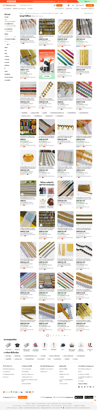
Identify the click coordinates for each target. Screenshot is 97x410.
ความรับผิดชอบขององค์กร (8, 374)
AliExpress (28, 403)
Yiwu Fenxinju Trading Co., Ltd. (64, 45)
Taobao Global (54, 403)
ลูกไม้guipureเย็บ (18, 359)
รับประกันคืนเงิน (25, 371)
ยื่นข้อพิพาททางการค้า (64, 374)
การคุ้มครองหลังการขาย (27, 377)
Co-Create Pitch (6, 371)
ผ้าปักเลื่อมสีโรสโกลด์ (72, 112)
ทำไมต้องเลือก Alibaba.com (9, 369)
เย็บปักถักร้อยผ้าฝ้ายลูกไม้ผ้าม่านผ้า (57, 112)
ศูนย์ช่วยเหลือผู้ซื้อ (63, 369)
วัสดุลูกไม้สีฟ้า (8, 359)
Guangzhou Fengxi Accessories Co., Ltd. (84, 176)
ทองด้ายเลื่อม (8, 355)
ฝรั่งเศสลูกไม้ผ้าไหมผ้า (30, 359)
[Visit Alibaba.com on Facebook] (79, 387)
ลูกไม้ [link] (61, 13)
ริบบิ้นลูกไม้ (67, 359)
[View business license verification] (61, 408)
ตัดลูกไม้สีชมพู (24, 112)
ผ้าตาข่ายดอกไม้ (41, 359)
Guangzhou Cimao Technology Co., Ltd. (84, 107)
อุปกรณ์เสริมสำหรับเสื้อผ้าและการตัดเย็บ (49, 13)
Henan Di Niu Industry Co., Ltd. (27, 203)
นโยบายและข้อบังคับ (26, 383)
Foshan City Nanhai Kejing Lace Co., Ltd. (28, 106)
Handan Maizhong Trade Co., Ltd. (64, 75)
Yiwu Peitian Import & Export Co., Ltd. (65, 142)
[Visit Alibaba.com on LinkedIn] (82, 387)
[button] (54, 5)
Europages (69, 403)
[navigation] (11, 174)
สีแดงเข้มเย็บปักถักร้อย (84, 112)
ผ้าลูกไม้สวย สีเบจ (58, 359)
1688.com (34, 403)
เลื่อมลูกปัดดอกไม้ (49, 115)
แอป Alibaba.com (69, 397)
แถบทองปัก (75, 359)
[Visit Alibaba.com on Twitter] (85, 387)
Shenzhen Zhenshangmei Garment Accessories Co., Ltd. (47, 176)
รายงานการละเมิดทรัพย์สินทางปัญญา (66, 380)
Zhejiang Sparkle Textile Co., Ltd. (46, 44)
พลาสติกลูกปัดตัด (60, 115)
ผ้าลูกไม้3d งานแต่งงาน (26, 115)
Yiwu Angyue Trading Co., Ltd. (45, 106)
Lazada (48, 403)
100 (64, 335)
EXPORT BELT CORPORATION (82, 72)
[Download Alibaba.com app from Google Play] (89, 397)
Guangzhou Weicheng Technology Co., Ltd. (28, 77)
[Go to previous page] (45, 335)
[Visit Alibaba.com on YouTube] (90, 387)
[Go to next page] (67, 335)
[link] (95, 396)
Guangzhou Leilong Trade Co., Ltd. (64, 176)
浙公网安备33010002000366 (71, 407)
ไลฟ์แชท (61, 371)
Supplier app (49, 397)
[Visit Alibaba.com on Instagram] (87, 387)
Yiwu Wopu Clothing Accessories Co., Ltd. (47, 145)
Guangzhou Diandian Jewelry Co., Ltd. (84, 45)
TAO (60, 403)
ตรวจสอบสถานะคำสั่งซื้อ (83, 374)
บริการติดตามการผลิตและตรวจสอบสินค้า (29, 380)
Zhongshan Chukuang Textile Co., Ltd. (28, 42)
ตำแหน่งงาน (5, 377)
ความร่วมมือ (81, 381)
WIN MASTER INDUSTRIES (26, 173)
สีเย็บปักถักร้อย (17, 355)
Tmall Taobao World (41, 403)
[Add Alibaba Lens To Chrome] (22, 397)
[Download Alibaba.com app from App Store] (79, 397)
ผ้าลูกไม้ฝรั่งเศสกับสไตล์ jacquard (30, 355)
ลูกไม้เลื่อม (45, 112)
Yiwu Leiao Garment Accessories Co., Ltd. (65, 107)
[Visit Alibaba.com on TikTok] (93, 387)
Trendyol (64, 403)
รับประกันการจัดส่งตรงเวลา (28, 374)
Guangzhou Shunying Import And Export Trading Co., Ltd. (28, 145)
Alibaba (21, 13)
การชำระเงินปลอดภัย (26, 369)
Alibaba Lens (8, 397)
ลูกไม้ (49, 359)
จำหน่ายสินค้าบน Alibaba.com (84, 369)
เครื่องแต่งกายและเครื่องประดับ (32, 13)
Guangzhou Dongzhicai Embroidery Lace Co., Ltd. (28, 234)
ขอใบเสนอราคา (44, 371)
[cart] (73, 5)
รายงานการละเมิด (63, 383)
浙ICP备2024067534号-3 (84, 407)
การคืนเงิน (61, 377)
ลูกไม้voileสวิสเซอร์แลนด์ (68, 355)
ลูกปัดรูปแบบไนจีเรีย (35, 112)
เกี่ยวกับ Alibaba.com (7, 366)
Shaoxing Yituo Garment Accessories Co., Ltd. (84, 145)
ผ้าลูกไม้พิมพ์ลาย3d (38, 115)
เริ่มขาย (80, 371)
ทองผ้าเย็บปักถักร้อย (81, 355)
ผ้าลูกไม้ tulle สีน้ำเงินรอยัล (55, 355)
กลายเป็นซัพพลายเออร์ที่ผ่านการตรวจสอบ (85, 377)
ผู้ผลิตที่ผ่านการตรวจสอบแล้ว (46, 369)
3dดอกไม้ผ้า (43, 355)
